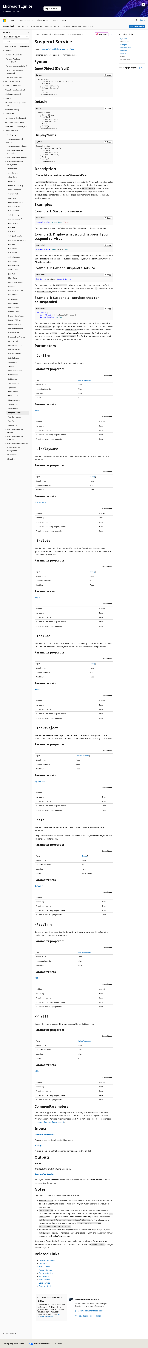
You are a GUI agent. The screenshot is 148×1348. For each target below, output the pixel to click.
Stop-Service (44, 1283)
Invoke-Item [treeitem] (13, 269)
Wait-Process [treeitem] (13, 425)
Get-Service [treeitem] (12, 261)
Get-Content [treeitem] (13, 223)
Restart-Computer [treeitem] (15, 345)
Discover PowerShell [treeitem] (14, 77)
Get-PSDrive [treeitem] (12, 253)
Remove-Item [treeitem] (13, 312)
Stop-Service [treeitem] (13, 408)
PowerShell (46, 34)
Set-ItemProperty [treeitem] (15, 370)
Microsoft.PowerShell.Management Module (58, 49)
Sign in (142, 20)
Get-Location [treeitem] (13, 244)
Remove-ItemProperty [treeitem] (16, 316)
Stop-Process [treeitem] (13, 404)
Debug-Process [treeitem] (14, 206)
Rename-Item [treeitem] (13, 333)
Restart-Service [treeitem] (14, 349)
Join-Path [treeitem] (11, 274)
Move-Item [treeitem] (12, 278)
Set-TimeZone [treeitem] (13, 383)
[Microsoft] (4, 20)
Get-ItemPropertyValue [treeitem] (17, 240)
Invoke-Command (47, 1260)
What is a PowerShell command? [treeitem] (14, 71)
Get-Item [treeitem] (11, 232)
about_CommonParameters (50, 1122)
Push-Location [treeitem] (13, 307)
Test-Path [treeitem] (11, 421)
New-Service (44, 1266)
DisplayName (41, 502)
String (92, 477)
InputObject (40, 781)
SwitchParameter (84, 380)
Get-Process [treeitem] (12, 248)
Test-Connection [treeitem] (14, 417)
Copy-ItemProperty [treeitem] (15, 202)
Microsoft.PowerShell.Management (67, 34)
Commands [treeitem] (12, 168)
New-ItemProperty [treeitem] (15, 291)
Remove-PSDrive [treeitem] (14, 320)
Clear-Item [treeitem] (12, 181)
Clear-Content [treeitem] (13, 177)
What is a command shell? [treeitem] (16, 66)
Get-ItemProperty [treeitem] (15, 236)
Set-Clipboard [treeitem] (13, 358)
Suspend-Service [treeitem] (14, 413)
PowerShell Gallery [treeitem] (12, 109)
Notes (122, 57)
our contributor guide (49, 1315)
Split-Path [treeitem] (12, 387)
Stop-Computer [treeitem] (14, 400)
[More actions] (111, 34)
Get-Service (44, 1263)
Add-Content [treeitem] (13, 173)
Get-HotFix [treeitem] (12, 227)
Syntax (122, 39)
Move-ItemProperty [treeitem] (15, 282)
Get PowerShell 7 (137, 26)
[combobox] (16, 37)
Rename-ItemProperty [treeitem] (16, 337)
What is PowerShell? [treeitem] (14, 55)
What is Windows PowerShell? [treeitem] (13, 60)
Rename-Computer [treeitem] (15, 328)
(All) (36, 410)
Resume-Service (46, 1273)
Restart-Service (45, 1270)
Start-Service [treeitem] (13, 396)
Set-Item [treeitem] (11, 366)
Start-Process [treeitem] (13, 392)
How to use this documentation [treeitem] (17, 46)
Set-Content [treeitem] (12, 362)
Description (124, 41)
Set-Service (44, 1276)
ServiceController (82, 756)
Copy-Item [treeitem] (12, 198)
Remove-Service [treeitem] (14, 324)
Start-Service (44, 1279)
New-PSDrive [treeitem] (13, 295)
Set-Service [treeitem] (12, 379)
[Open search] (136, 20)
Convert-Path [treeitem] (13, 194)
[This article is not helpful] (142, 67)
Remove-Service (46, 1286)
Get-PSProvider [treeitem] (14, 257)
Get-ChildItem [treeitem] (13, 211)
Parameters (124, 48)
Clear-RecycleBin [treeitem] (14, 190)
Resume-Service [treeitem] (14, 354)
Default (38, 886)
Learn (37, 34)
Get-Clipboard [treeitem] (13, 215)
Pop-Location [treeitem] (13, 303)
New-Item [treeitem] (12, 286)
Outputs (123, 54)
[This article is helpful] (139, 67)
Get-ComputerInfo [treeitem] (15, 219)
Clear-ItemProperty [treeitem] (15, 185)
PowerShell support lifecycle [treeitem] (15, 126)
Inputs (122, 51)
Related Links (125, 60)
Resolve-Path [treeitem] (13, 341)
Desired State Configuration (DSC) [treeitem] (15, 104)
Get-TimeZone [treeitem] (13, 265)
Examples (124, 45)
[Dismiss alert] (143, 4)
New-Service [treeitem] (13, 299)
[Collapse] (29, 32)
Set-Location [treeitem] (13, 375)
